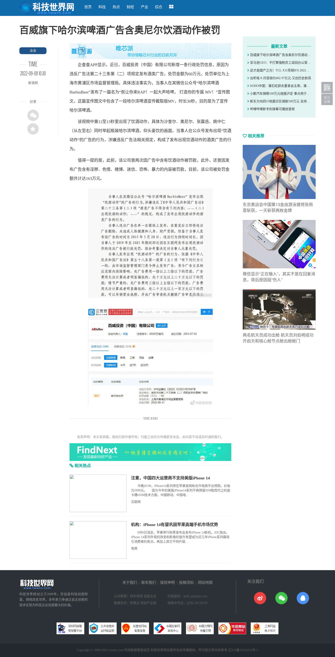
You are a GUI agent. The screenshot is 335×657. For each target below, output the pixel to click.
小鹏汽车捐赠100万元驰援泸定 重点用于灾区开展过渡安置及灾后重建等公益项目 (280, 93)
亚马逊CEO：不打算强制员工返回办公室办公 (280, 62)
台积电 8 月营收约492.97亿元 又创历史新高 (280, 78)
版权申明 (167, 582)
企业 (33, 50)
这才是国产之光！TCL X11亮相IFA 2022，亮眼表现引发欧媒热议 (280, 70)
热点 (116, 7)
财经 (130, 7)
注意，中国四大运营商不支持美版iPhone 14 (170, 478)
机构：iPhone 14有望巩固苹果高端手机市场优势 (174, 524)
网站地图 (205, 582)
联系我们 (148, 582)
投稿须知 (186, 582)
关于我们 (129, 582)
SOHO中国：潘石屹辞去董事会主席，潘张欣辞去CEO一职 (280, 86)
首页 (88, 7)
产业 (144, 7)
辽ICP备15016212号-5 (243, 650)
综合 (158, 7)
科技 (102, 7)
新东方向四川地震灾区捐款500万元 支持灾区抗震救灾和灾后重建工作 (280, 101)
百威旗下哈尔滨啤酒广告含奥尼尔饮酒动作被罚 (280, 55)
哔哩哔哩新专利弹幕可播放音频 (272, 109)
